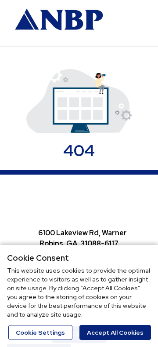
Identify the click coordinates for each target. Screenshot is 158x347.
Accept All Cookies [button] (115, 332)
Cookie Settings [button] (40, 332)
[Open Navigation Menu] (134, 22)
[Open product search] (116, 22)
